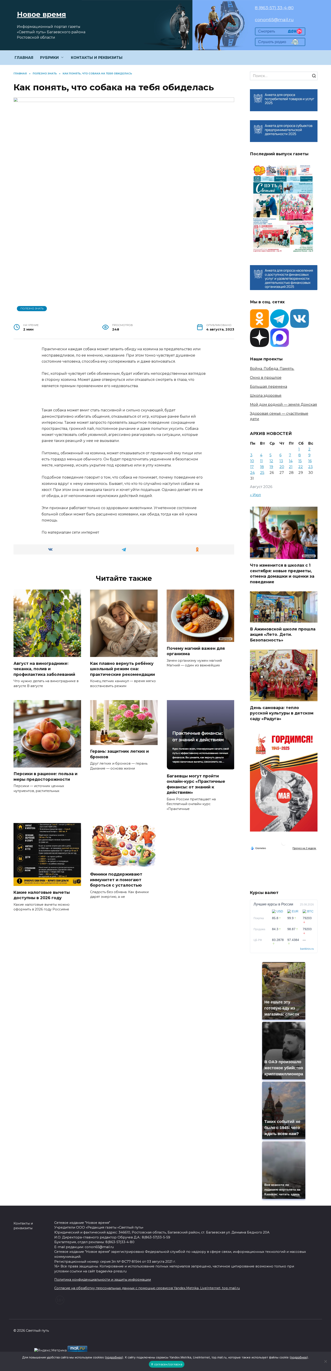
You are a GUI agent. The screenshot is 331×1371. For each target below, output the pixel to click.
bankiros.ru (307, 948)
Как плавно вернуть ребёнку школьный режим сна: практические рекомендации (122, 669)
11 (261, 461)
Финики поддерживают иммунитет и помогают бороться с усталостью (116, 879)
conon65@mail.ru (274, 19)
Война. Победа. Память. (272, 368)
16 (310, 461)
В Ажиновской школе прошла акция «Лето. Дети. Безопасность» (282, 634)
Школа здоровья (265, 395)
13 (281, 461)
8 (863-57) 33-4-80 (274, 7)
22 (300, 467)
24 (252, 472)
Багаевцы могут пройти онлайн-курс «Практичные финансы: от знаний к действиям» (196, 784)
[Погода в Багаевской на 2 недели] (304, 848)
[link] (280, 33)
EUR (295, 911)
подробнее (114, 1357)
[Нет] (325, 1361)
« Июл (255, 495)
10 (252, 461)
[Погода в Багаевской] (283, 844)
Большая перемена (268, 386)
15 (300, 461)
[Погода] (258, 848)
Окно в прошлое (265, 377)
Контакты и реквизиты (23, 1225)
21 (290, 467)
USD (280, 911)
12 (271, 461)
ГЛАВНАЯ (24, 57)
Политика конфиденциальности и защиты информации (102, 1280)
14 (290, 461)
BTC (310, 911)
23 (310, 467)
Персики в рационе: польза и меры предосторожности (45, 776)
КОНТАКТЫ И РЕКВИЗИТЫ (96, 57)
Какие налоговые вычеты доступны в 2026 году (42, 895)
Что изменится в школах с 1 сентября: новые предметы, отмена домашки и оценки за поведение (282, 573)
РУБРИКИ (49, 57)
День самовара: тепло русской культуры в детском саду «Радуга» (281, 713)
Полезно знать (31, 308)
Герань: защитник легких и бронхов (119, 754)
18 (262, 467)
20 (281, 467)
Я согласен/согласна (166, 1364)
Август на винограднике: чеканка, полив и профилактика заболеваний (44, 669)
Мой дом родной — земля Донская (283, 404)
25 (262, 472)
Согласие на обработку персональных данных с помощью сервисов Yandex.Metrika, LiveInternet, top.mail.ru (147, 1288)
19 (271, 467)
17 (252, 467)
